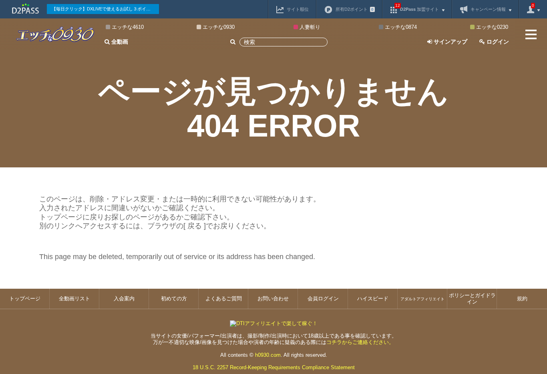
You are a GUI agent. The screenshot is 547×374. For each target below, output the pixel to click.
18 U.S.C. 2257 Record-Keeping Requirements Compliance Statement (274, 367)
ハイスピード (372, 299)
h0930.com (268, 355)
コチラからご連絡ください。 (360, 342)
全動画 (119, 41)
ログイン (497, 41)
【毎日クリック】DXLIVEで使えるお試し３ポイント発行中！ (105, 8)
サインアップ (449, 41)
